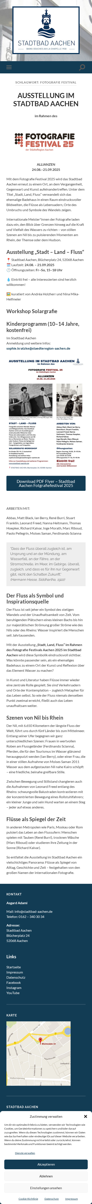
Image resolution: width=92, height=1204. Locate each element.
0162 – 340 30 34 (31, 916)
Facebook (13, 982)
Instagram (13, 988)
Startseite (13, 967)
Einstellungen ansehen (46, 1188)
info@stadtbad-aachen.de (33, 911)
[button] (85, 1116)
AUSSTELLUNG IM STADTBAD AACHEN (46, 99)
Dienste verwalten (25, 1153)
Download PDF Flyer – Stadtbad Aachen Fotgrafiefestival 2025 (46, 483)
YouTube (12, 993)
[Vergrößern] (80, 363)
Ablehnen (46, 1176)
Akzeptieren (46, 1164)
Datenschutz (52, 1198)
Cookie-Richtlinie (28, 1198)
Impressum (71, 1198)
